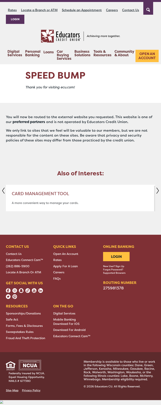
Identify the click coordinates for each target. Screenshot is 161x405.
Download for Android (69, 330)
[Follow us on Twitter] (8, 298)
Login (15, 19)
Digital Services (14, 53)
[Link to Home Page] (80, 37)
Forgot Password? (113, 269)
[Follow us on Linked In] (40, 292)
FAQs (57, 279)
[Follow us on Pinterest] (14, 298)
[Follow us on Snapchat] (21, 292)
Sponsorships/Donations (23, 313)
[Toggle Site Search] (148, 8)
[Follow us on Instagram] (14, 292)
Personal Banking (32, 53)
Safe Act (12, 320)
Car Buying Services (64, 55)
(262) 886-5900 (17, 266)
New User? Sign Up (113, 266)
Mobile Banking (64, 320)
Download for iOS (66, 324)
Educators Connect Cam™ (24, 260)
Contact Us (130, 10)
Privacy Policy (31, 390)
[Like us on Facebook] (8, 292)
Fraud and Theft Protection (25, 338)
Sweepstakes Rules (20, 332)
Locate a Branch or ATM (39, 10)
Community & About (124, 53)
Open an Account (147, 56)
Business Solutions (82, 53)
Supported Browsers (114, 273)
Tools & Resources (102, 53)
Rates (12, 10)
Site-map (12, 390)
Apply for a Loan (65, 266)
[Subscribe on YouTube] (34, 292)
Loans (48, 52)
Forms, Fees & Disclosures (24, 326)
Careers (112, 10)
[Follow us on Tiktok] (27, 292)
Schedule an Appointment (82, 10)
